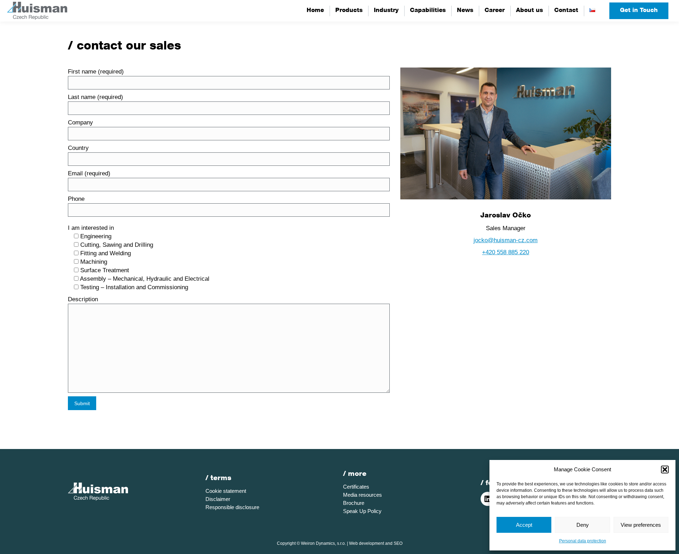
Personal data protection (582, 540)
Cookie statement (225, 491)
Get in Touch (639, 11)
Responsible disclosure (232, 507)
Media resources (362, 495)
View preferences (641, 525)
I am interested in (91, 227)
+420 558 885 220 (505, 252)
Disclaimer (217, 499)
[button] (664, 469)
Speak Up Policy (362, 511)
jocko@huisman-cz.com (506, 240)
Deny (582, 525)
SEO (398, 543)
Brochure (353, 503)
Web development (366, 543)
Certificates (356, 487)
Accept (524, 525)
